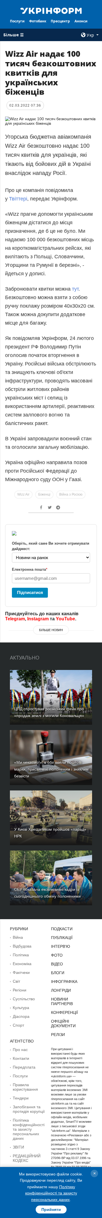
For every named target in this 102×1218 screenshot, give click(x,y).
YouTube (65, 618)
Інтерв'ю (60, 946)
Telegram (15, 618)
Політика (21, 955)
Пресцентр (60, 21)
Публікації (62, 937)
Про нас (20, 1049)
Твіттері (18, 199)
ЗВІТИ (18, 1147)
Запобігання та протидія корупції (29, 1109)
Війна (18, 937)
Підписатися (30, 592)
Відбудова (22, 946)
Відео (57, 964)
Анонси (81, 21)
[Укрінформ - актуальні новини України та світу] (51, 10)
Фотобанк (37, 21)
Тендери (21, 1098)
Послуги (17, 21)
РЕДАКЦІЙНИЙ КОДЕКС (27, 1158)
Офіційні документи (63, 1023)
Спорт (18, 1025)
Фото (57, 955)
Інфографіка (64, 981)
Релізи (58, 1034)
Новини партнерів (62, 1001)
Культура (21, 1007)
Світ (16, 981)
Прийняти (51, 1209)
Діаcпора (21, 1016)
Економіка (22, 963)
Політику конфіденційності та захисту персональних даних (51, 1193)
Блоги (57, 972)
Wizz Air (23, 494)
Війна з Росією (70, 494)
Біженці (44, 494)
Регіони (19, 990)
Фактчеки (21, 972)
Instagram (38, 618)
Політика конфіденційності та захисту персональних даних (28, 1129)
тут (75, 289)
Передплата (24, 1067)
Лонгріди (61, 990)
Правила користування (25, 1087)
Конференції (64, 1012)
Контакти (21, 1058)
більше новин (51, 630)
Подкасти (62, 929)
